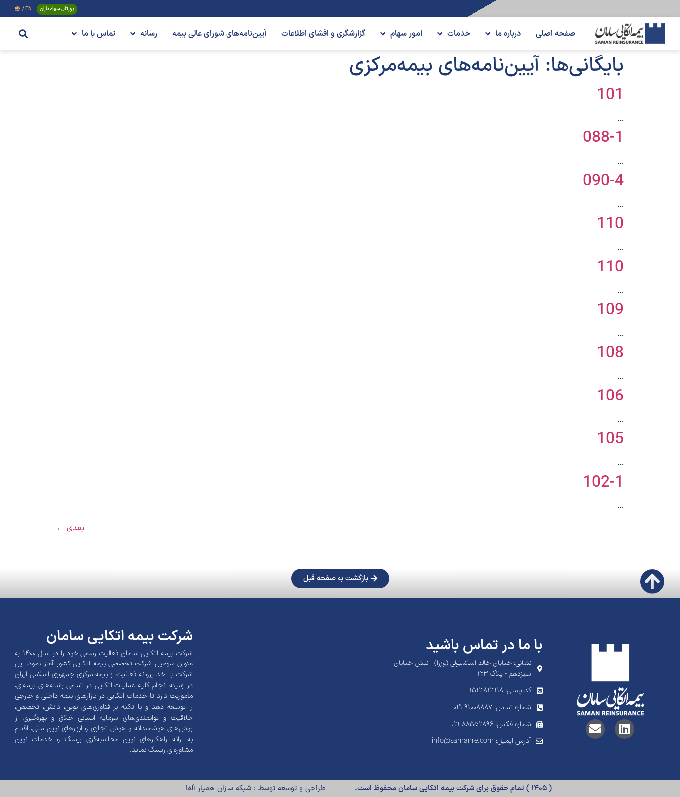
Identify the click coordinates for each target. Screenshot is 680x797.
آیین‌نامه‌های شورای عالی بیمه (219, 34)
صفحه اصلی (555, 34)
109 (610, 310)
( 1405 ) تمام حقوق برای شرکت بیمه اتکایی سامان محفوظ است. (453, 788)
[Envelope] (595, 728)
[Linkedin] (624, 728)
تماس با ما (98, 34)
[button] (23, 33)
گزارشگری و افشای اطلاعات (323, 34)
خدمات (458, 34)
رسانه (148, 34)
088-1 (603, 138)
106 (610, 396)
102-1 (603, 483)
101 (610, 95)
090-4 (603, 181)
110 (610, 224)
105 (610, 439)
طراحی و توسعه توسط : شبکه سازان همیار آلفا (255, 788)
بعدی (70, 528)
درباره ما (508, 34)
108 (610, 353)
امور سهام (406, 34)
